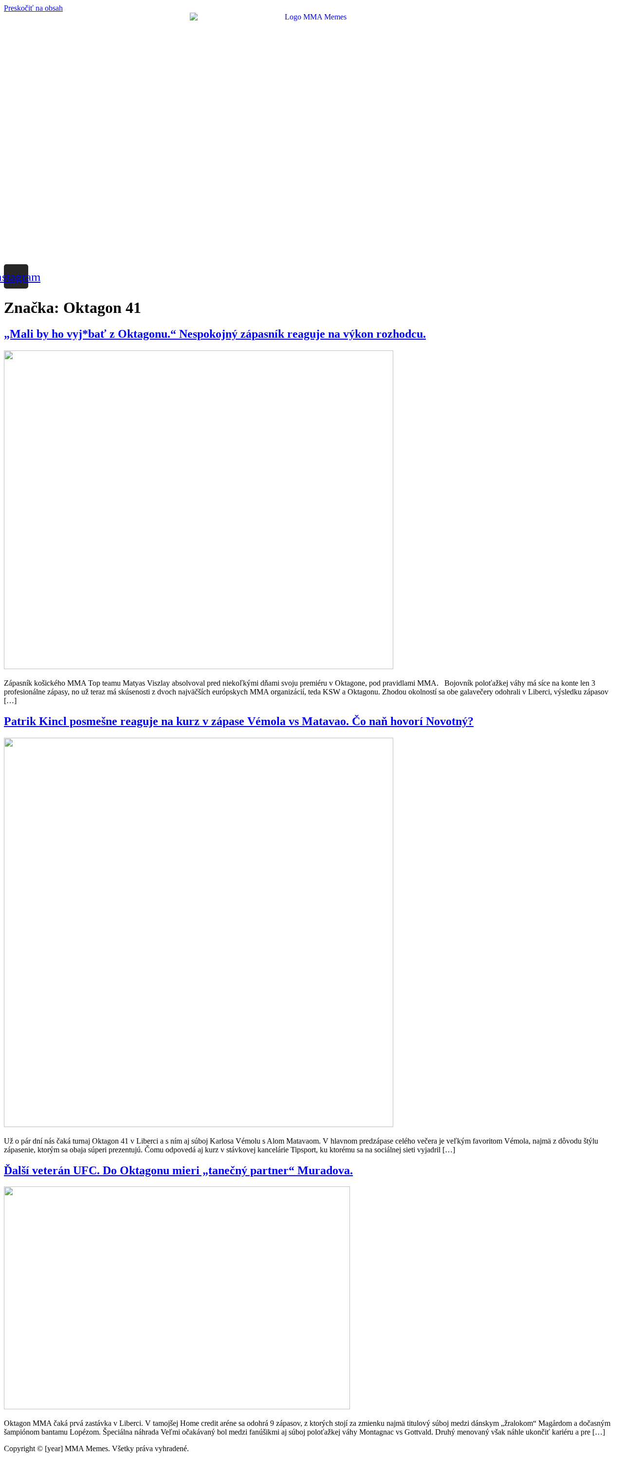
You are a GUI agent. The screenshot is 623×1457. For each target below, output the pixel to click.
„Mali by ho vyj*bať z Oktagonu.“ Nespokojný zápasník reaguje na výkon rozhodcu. (215, 334)
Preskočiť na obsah (33, 8)
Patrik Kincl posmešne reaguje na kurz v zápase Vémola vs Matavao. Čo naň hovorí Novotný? (239, 721)
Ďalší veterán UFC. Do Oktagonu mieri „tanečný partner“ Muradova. (178, 1170)
